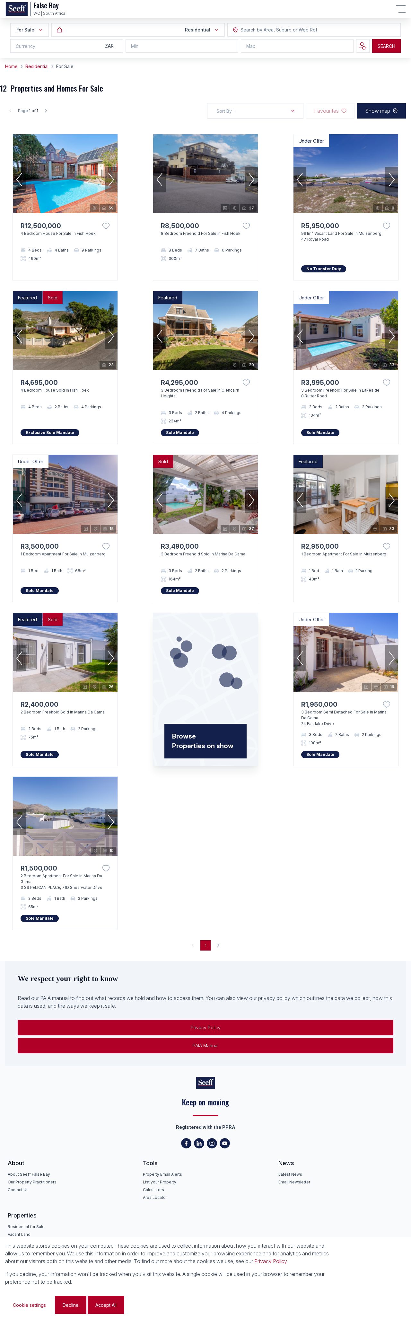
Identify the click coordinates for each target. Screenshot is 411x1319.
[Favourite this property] (106, 226)
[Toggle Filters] (363, 46)
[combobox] (275, 30)
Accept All (106, 1305)
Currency (25, 46)
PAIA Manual (205, 1045)
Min (134, 46)
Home (11, 66)
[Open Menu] (401, 9)
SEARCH (386, 46)
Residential (36, 66)
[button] (19, 179)
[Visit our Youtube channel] (225, 1143)
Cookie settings (29, 1305)
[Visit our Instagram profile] (212, 1143)
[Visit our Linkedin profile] (199, 1143)
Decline (71, 1305)
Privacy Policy (206, 1027)
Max (250, 46)
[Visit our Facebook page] (186, 1143)
